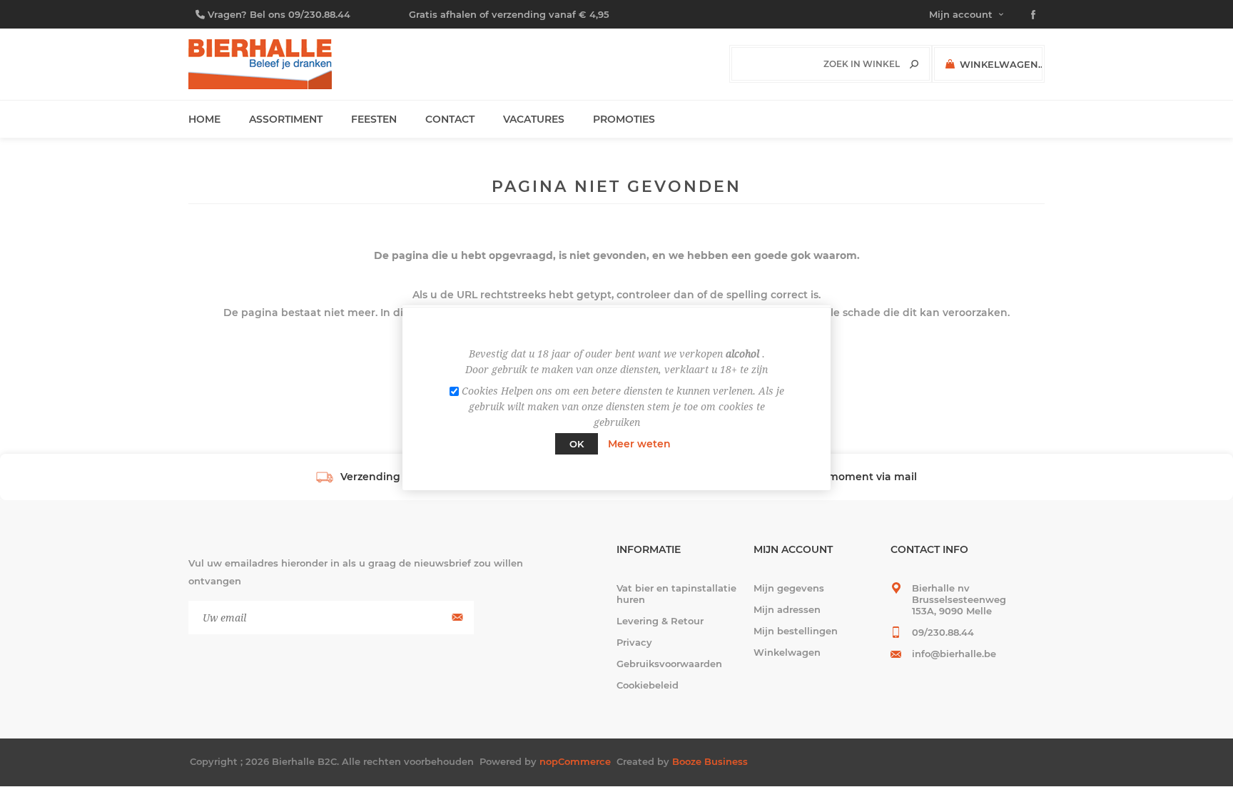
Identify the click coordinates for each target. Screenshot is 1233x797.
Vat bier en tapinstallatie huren (676, 593)
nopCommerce (575, 761)
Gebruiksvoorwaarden (669, 663)
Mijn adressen (787, 609)
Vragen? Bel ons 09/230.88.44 (279, 14)
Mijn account (961, 14)
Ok (576, 444)
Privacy (634, 642)
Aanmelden (455, 617)
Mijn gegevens (789, 588)
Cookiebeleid (647, 685)
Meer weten (639, 443)
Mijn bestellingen (796, 630)
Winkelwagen (787, 652)
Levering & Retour (660, 620)
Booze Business (710, 761)
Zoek (914, 64)
